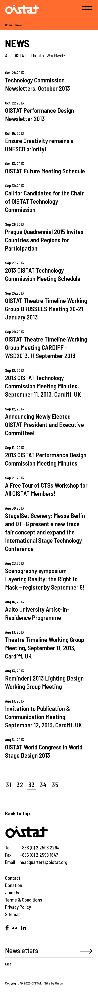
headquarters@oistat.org (43, 862)
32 (20, 784)
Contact (12, 878)
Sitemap (13, 914)
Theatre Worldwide (47, 55)
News (19, 25)
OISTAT (20, 55)
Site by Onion (53, 983)
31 (9, 784)
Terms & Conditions (23, 900)
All (7, 55)
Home (9, 25)
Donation (13, 885)
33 (31, 784)
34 (43, 784)
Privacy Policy (18, 907)
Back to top (17, 813)
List (8, 963)
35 (55, 784)
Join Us (12, 892)
